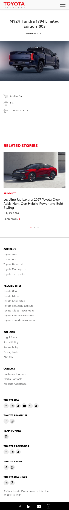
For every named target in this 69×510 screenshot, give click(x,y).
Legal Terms (11, 337)
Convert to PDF (19, 110)
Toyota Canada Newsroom (19, 320)
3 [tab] (38, 227)
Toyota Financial (13, 264)
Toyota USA (10, 291)
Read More (11, 218)
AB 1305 (8, 357)
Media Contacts (13, 378)
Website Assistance (15, 383)
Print (12, 103)
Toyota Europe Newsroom (19, 315)
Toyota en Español (14, 274)
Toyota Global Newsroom (19, 310)
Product (10, 193)
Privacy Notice (12, 352)
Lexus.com (10, 259)
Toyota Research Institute (18, 305)
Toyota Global (12, 296)
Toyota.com (10, 254)
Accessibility (11, 347)
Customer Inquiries (15, 374)
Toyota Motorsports (15, 269)
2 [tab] (34, 227)
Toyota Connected (14, 300)
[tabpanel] (34, 187)
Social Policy (11, 342)
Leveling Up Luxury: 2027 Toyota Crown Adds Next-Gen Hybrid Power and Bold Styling (33, 203)
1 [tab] (31, 227)
